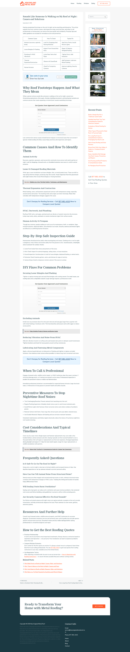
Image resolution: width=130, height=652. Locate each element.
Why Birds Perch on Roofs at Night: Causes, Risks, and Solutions (43, 563)
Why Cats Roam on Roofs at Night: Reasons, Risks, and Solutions (43, 569)
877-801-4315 (64, 201)
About (67, 641)
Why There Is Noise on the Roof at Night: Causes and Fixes (41, 566)
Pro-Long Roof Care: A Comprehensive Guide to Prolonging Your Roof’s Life (96, 138)
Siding (93, 3)
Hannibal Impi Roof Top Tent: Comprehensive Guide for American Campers (96, 121)
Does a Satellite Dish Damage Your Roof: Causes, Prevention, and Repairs (97, 156)
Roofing (79, 3)
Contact (67, 646)
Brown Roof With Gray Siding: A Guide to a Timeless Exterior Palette (97, 149)
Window (86, 3)
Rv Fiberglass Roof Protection (97, 166)
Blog (66, 643)
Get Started (99, 606)
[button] (104, 3)
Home (72, 3)
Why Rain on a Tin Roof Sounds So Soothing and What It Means (43, 572)
